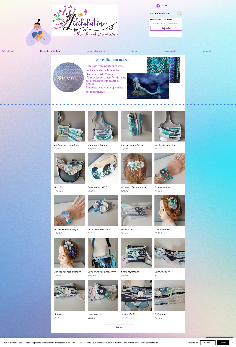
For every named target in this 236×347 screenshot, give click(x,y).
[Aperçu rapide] (69, 126)
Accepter (223, 342)
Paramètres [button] (193, 342)
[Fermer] (232, 342)
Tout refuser (208, 342)
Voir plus (119, 327)
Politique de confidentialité (146, 342)
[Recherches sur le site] (179, 13)
